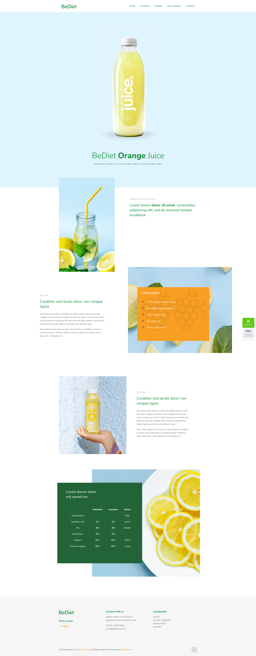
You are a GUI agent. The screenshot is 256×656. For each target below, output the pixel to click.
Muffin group (84, 649)
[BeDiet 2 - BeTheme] (69, 6)
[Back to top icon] (194, 649)
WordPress (127, 649)
